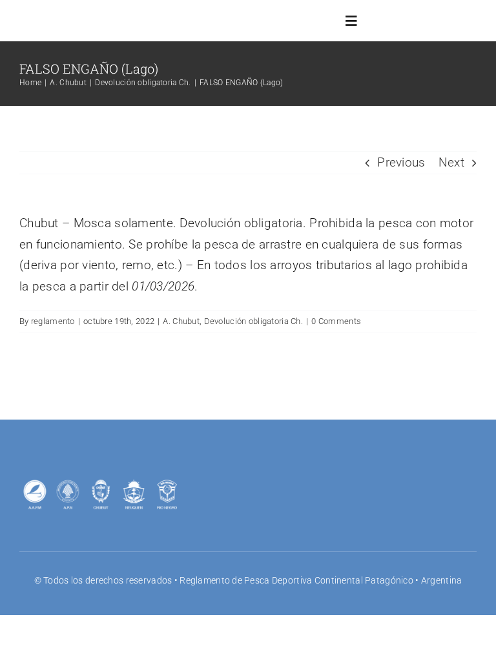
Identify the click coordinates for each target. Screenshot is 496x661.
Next (451, 162)
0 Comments (336, 321)
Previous (401, 162)
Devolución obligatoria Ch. (253, 321)
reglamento (53, 321)
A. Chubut (181, 321)
